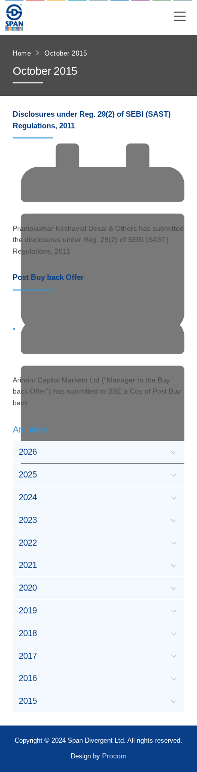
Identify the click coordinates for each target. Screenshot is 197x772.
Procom (114, 756)
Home (22, 53)
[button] (180, 17)
